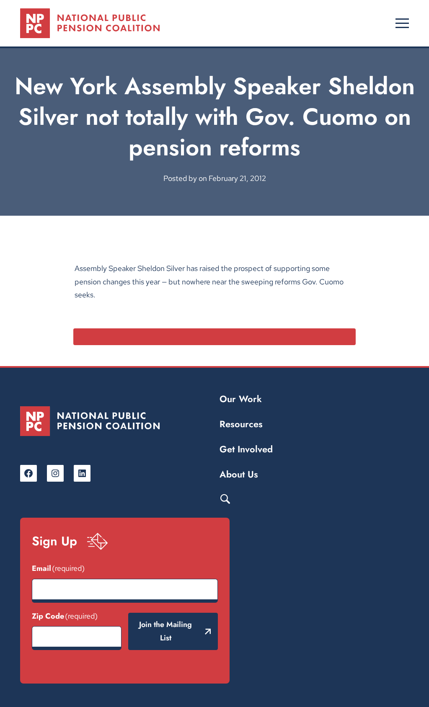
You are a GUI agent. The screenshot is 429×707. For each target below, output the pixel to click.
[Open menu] (402, 23)
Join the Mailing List (165, 631)
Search (225, 498)
